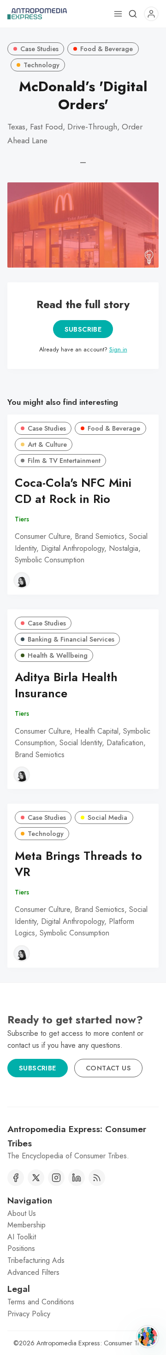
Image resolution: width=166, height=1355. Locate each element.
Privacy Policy (28, 1313)
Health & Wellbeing (58, 655)
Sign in (118, 349)
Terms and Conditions (40, 1302)
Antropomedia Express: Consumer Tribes (93, 1343)
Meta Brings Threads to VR (78, 864)
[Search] (132, 13)
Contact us (108, 1068)
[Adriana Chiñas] (22, 580)
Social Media (107, 817)
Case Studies (39, 48)
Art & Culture (47, 444)
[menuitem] (83, 1214)
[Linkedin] (76, 1177)
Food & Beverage (106, 48)
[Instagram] (56, 1177)
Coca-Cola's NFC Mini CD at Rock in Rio (73, 491)
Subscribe (83, 329)
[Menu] (118, 13)
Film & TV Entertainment (64, 460)
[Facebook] (15, 1177)
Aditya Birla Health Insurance (66, 685)
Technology (41, 65)
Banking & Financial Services (71, 639)
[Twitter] (36, 1177)
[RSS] (97, 1177)
